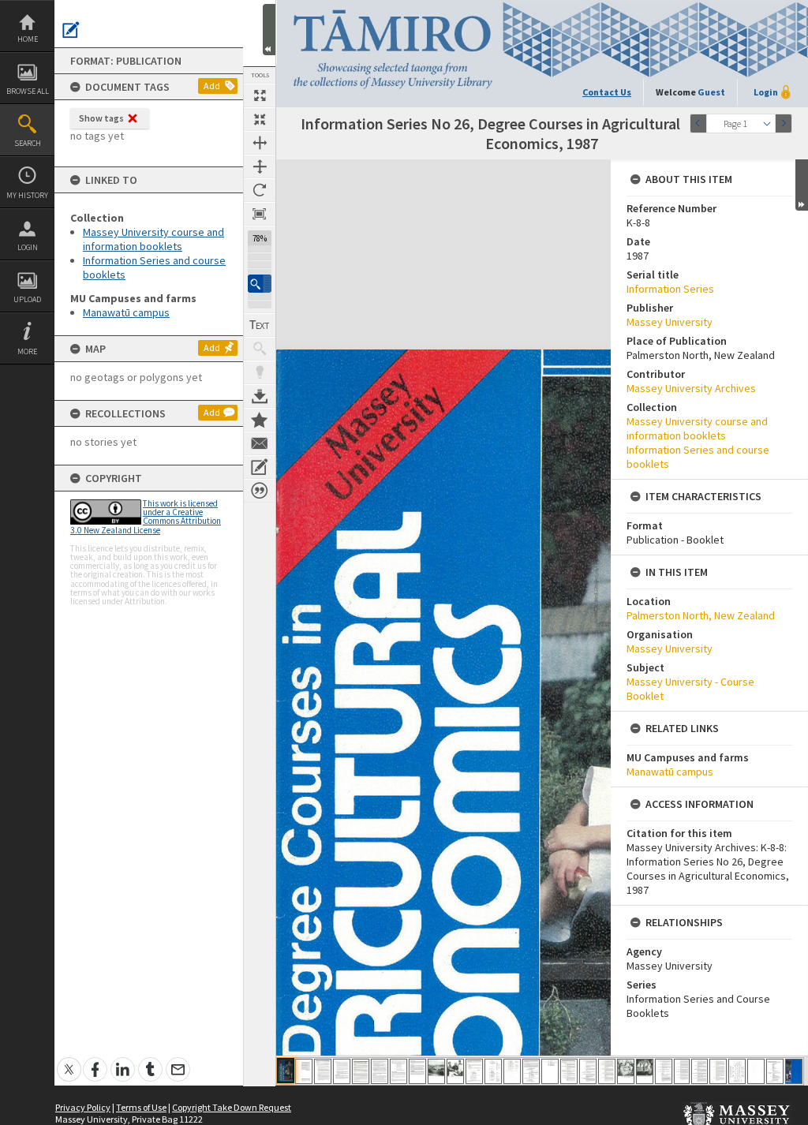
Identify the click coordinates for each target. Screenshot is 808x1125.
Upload (27, 299)
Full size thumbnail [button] (259, 95)
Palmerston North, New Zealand (701, 615)
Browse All (27, 91)
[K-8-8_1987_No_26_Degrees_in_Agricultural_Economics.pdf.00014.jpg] (531, 1071)
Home (27, 39)
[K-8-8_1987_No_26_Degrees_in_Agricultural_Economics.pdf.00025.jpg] (737, 1071)
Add (212, 86)
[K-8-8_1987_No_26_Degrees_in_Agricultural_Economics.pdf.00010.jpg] (455, 1071)
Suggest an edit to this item (71, 30)
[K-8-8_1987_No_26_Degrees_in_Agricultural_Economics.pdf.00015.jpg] (550, 1071)
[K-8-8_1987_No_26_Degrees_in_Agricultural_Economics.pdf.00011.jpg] (474, 1071)
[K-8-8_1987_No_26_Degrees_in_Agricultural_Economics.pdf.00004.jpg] (341, 1071)
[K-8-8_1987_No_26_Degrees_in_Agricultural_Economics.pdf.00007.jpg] (398, 1071)
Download (259, 396)
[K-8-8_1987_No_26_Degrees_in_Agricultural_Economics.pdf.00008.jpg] (417, 1071)
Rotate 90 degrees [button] (259, 190)
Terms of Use (141, 1107)
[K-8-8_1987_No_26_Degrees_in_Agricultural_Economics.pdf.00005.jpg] (360, 1071)
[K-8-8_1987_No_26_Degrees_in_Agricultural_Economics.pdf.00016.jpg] (569, 1071)
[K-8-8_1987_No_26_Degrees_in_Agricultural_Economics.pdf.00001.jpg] (285, 1070)
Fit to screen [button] (259, 119)
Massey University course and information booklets (153, 239)
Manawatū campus (126, 312)
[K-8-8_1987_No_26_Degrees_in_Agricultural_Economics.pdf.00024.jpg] (718, 1071)
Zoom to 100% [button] (259, 214)
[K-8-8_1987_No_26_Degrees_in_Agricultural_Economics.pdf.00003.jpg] (322, 1071)
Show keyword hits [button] (259, 349)
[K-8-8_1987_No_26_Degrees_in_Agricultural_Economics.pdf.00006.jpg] (379, 1071)
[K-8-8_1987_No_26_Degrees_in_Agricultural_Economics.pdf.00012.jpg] (493, 1071)
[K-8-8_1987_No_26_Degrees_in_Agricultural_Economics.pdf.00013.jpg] (512, 1071)
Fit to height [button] (259, 166)
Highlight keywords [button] (259, 372)
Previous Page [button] (698, 123)
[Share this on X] (69, 1061)
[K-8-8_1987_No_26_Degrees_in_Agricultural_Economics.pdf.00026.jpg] (756, 1071)
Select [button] (767, 123)
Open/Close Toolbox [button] (269, 29)
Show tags (101, 118)
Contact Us (606, 92)
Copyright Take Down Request (231, 1107)
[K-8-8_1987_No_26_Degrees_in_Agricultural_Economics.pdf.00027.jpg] (775, 1071)
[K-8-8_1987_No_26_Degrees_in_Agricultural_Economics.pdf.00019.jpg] (625, 1071)
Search (27, 143)
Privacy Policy (82, 1107)
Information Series (670, 289)
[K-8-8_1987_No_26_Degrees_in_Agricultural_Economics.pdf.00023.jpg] (699, 1071)
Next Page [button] (783, 123)
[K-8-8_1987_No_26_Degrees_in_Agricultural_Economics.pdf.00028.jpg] (793, 1071)
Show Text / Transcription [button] (259, 325)
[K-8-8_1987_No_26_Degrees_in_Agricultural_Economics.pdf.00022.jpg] (682, 1071)
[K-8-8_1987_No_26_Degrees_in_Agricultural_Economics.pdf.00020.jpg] (644, 1071)
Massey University (670, 322)
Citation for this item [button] (259, 491)
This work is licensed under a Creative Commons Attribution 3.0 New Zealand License (145, 517)
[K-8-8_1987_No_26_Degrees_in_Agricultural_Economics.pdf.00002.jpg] (303, 1071)
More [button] (27, 351)
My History (27, 195)
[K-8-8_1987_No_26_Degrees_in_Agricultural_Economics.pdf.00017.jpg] (588, 1071)
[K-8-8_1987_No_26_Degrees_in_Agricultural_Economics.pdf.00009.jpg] (436, 1071)
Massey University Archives (691, 388)
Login (27, 247)
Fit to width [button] (259, 143)
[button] (259, 284)
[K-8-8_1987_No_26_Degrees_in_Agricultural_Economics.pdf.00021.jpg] (663, 1071)
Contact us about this (259, 443)
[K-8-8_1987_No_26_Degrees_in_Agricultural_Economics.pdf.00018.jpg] (606, 1071)
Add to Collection (259, 420)
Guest (711, 92)
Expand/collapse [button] (801, 185)
